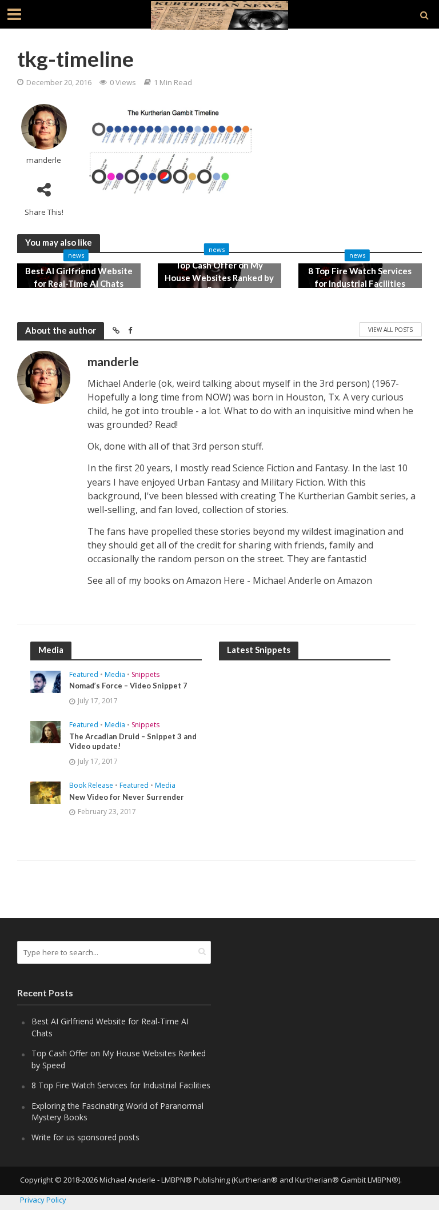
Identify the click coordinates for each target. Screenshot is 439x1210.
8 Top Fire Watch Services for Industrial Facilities (360, 277)
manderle (43, 160)
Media (115, 675)
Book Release (91, 786)
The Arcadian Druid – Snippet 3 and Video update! (133, 741)
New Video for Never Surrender (126, 797)
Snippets (145, 675)
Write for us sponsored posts (85, 1137)
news (76, 255)
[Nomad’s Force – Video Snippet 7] (45, 680)
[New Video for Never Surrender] (45, 791)
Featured (83, 675)
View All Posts (390, 330)
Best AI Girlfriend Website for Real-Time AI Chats (79, 277)
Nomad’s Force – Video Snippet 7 (128, 685)
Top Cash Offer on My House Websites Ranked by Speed (219, 277)
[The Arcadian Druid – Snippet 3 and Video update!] (45, 731)
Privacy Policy (43, 1200)
